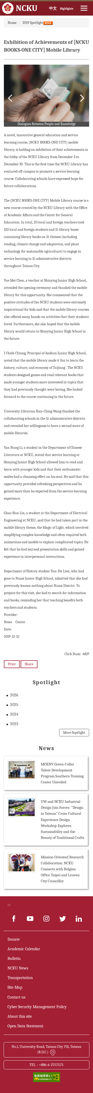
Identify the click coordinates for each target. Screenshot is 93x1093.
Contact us (16, 997)
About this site (19, 1016)
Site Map (14, 987)
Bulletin (14, 958)
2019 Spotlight (32, 23)
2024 (14, 714)
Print (12, 664)
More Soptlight (74, 732)
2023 (14, 724)
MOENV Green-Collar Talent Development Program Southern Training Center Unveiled (62, 773)
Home (12, 23)
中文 (53, 8)
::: (9, 904)
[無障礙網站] (46, 1077)
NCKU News (17, 968)
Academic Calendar (23, 949)
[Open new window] (14, 918)
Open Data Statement (25, 1026)
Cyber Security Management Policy (37, 1006)
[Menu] (84, 8)
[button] (11, 98)
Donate (13, 939)
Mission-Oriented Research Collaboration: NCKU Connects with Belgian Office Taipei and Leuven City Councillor (62, 869)
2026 (14, 695)
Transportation (20, 977)
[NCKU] (20, 8)
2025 (14, 704)
